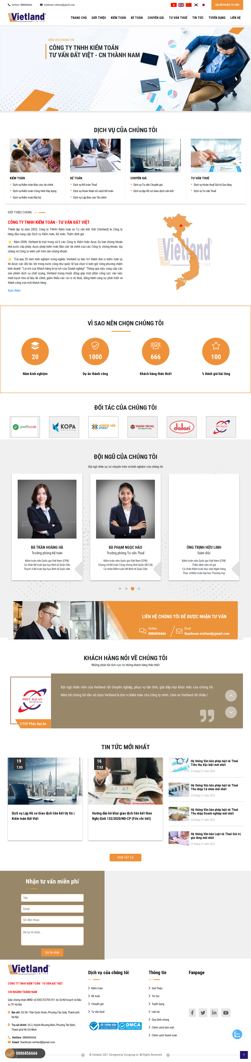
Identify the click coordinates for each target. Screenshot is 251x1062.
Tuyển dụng (217, 18)
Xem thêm (14, 290)
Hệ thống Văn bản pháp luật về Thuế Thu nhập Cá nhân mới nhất (214, 787)
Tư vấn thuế (178, 18)
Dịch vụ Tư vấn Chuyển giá (148, 185)
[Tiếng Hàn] (196, 5)
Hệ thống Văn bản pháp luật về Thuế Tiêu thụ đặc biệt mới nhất (214, 763)
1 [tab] (120, 589)
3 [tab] (132, 588)
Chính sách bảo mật (163, 1027)
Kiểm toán (118, 18)
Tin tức (198, 18)
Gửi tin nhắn (52, 952)
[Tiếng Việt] (174, 5)
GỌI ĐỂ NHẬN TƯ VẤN (227, 4)
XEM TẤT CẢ (125, 857)
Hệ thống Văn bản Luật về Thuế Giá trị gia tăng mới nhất (216, 836)
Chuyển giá (156, 18)
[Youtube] (225, 1012)
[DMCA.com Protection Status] (130, 1026)
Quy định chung (160, 1019)
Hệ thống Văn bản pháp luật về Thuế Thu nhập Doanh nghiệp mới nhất (214, 811)
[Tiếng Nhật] (203, 5)
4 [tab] (139, 589)
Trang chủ (79, 18)
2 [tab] (126, 589)
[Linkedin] (214, 1012)
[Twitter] (203, 1012)
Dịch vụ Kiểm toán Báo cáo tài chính (33, 185)
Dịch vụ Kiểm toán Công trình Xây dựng (34, 191)
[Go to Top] (244, 1055)
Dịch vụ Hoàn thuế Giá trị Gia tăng (213, 185)
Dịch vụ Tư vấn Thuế (205, 191)
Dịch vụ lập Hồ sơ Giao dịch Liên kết (154, 191)
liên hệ (235, 18)
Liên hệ (156, 1012)
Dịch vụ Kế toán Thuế (85, 185)
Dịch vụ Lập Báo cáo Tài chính (89, 197)
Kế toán (137, 18)
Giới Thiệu (99, 18)
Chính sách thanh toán (164, 1035)
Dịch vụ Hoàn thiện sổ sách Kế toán (93, 191)
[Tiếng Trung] (189, 5)
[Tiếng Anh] (181, 5)
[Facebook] (192, 1012)
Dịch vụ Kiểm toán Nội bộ (27, 197)
